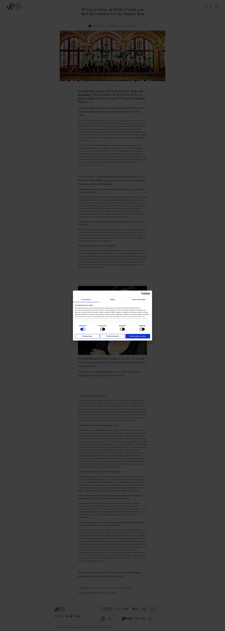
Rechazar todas (87, 336)
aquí (136, 320)
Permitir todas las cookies (138, 336)
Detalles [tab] (112, 299)
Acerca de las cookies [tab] (139, 299)
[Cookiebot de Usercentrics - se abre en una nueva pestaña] (142, 293)
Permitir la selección (112, 336)
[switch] (102, 329)
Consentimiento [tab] (86, 299)
